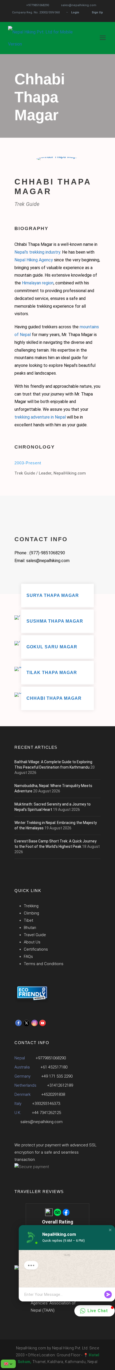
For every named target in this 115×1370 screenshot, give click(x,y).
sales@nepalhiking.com (78, 5)
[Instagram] (34, 1023)
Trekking (31, 906)
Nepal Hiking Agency (33, 259)
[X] (26, 1023)
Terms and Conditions (43, 963)
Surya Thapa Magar (52, 595)
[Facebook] (18, 1023)
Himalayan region (37, 282)
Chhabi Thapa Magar (54, 698)
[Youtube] (42, 1023)
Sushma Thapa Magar (54, 621)
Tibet (28, 920)
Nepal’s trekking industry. (37, 252)
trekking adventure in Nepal (40, 417)
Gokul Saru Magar (51, 647)
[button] (110, 1230)
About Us (32, 942)
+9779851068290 (37, 5)
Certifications (36, 949)
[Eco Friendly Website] (32, 993)
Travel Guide (35, 934)
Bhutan (30, 927)
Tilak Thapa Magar (51, 672)
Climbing (31, 913)
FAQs (28, 956)
